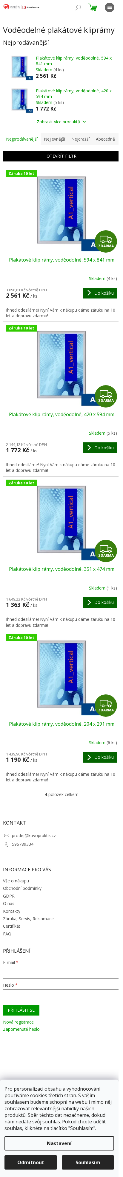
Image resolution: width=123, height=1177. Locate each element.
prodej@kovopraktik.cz (34, 835)
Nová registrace (18, 1022)
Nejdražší (80, 139)
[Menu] (110, 7)
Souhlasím (88, 1162)
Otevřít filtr (61, 156)
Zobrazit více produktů (58, 122)
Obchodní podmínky (22, 888)
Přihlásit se (21, 1010)
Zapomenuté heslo (21, 1029)
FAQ (7, 934)
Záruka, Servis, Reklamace (28, 918)
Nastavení (59, 1143)
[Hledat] (78, 7)
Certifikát (11, 926)
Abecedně (105, 139)
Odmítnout (30, 1162)
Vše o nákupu (16, 881)
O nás (8, 903)
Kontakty (11, 911)
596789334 (22, 844)
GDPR (9, 896)
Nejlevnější (54, 139)
